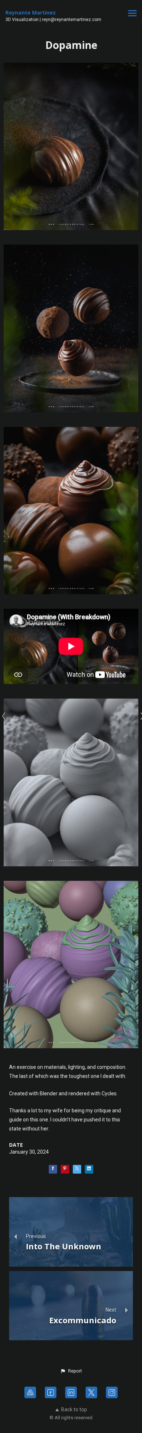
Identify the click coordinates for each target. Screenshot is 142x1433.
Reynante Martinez (30, 12)
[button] (71, 1371)
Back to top (74, 1409)
